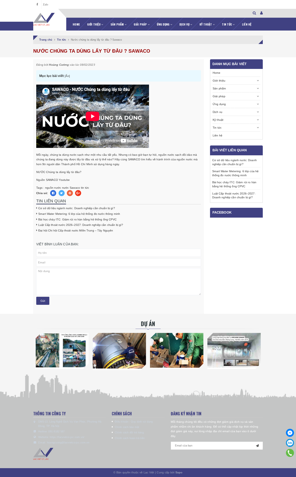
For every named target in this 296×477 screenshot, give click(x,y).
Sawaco (75, 187)
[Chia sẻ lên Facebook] (53, 193)
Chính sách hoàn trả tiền (130, 438)
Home (76, 24)
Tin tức (227, 24)
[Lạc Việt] (44, 19)
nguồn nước (53, 187)
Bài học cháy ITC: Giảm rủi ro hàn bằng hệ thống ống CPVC (77, 219)
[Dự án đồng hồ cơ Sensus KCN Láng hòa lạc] (176, 350)
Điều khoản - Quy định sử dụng (134, 421)
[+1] (78, 193)
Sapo (179, 472)
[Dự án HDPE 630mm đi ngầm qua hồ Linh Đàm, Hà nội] (62, 350)
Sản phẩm (118, 24)
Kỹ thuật (206, 24)
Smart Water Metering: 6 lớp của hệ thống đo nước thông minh (79, 213)
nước (65, 187)
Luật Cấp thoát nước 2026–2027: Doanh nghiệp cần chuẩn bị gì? (80, 224)
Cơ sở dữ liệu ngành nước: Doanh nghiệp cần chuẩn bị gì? (76, 208)
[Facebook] (290, 433)
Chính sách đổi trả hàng (129, 432)
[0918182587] (290, 453)
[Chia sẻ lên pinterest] (70, 193)
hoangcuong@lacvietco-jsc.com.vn (68, 442)
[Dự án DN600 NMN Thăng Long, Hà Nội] (234, 350)
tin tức (85, 187)
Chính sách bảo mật (127, 427)
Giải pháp (141, 24)
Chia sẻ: (42, 193)
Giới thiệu (94, 24)
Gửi (42, 300)
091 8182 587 (56, 431)
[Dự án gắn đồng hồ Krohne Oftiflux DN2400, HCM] (119, 350)
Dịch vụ (184, 24)
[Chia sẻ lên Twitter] (62, 193)
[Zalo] (290, 443)
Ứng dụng (163, 24)
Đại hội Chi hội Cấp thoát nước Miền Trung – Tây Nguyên (75, 230)
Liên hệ (246, 24)
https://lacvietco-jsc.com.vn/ (67, 437)
